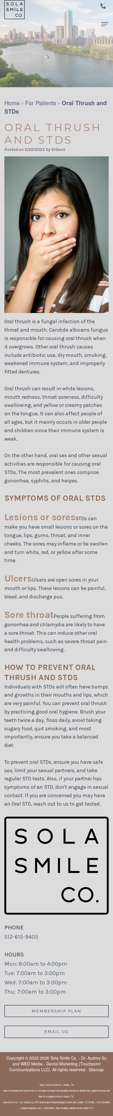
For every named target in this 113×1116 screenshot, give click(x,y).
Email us (56, 1031)
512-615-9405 (21, 936)
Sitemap (96, 1069)
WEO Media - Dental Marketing (49, 1064)
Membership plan (56, 1011)
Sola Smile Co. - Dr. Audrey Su (78, 1058)
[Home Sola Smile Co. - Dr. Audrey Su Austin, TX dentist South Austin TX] (14, 9)
